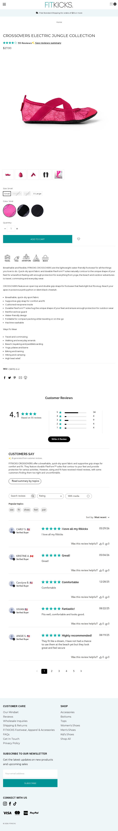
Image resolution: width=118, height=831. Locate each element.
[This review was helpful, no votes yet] (101, 543)
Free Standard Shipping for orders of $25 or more (60, 13)
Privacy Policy (11, 743)
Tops (63, 721)
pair (44, 510)
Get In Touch (11, 738)
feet (36, 510)
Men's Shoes (68, 730)
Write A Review (59, 439)
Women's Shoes (70, 725)
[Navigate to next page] (81, 671)
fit (19, 510)
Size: (8, 188)
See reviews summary (48, 43)
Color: (8, 201)
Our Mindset (11, 712)
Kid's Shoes (67, 734)
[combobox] (50, 496)
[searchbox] (19, 496)
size (12, 510)
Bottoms (66, 716)
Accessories (67, 712)
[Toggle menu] (4, 4)
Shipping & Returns (15, 725)
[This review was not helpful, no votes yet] (106, 543)
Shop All (66, 738)
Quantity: (7, 222)
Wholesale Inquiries (15, 721)
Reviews (8, 716)
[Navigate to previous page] (37, 671)
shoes (27, 510)
